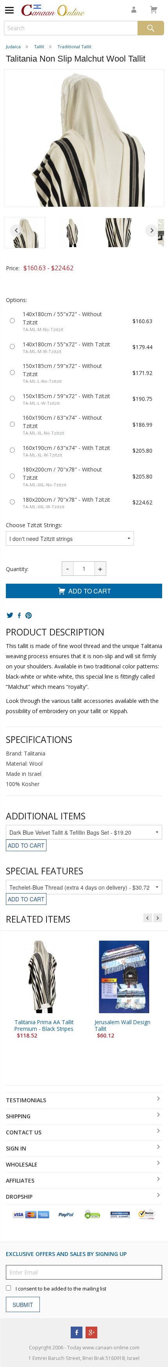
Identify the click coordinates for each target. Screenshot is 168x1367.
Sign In (16, 1148)
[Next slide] (151, 230)
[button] (24, 232)
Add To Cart (89, 590)
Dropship (19, 1196)
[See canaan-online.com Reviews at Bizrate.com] (120, 1214)
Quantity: (17, 569)
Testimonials (26, 1100)
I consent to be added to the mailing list (61, 1289)
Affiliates (20, 1180)
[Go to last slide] (16, 230)
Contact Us (23, 1132)
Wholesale (22, 1164)
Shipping (18, 1116)
